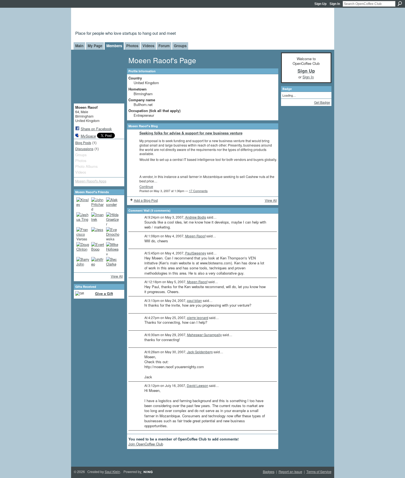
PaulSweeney (195, 253)
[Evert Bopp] (97, 248)
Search (400, 3)
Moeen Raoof (195, 235)
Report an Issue (290, 471)
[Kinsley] (83, 204)
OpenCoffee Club (164, 20)
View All (117, 276)
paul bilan (194, 300)
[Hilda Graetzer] (112, 218)
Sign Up (320, 4)
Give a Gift (104, 293)
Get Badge (322, 102)
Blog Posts (83, 142)
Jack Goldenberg (200, 351)
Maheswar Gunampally (204, 334)
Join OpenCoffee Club (145, 444)
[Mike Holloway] (112, 248)
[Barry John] (83, 263)
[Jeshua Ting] (83, 218)
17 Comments (198, 190)
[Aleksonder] (112, 204)
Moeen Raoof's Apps (90, 181)
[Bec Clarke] (112, 263)
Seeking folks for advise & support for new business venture (190, 133)
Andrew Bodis (195, 217)
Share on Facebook (96, 128)
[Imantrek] (97, 218)
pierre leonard (197, 317)
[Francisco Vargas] (83, 233)
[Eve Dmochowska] (112, 233)
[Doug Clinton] (83, 248)
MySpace (88, 136)
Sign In (335, 4)
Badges (268, 471)
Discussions (84, 148)
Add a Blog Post (146, 200)
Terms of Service (318, 471)
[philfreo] (97, 263)
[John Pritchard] (97, 204)
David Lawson (197, 385)
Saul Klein (112, 471)
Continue (146, 186)
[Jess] (97, 233)
